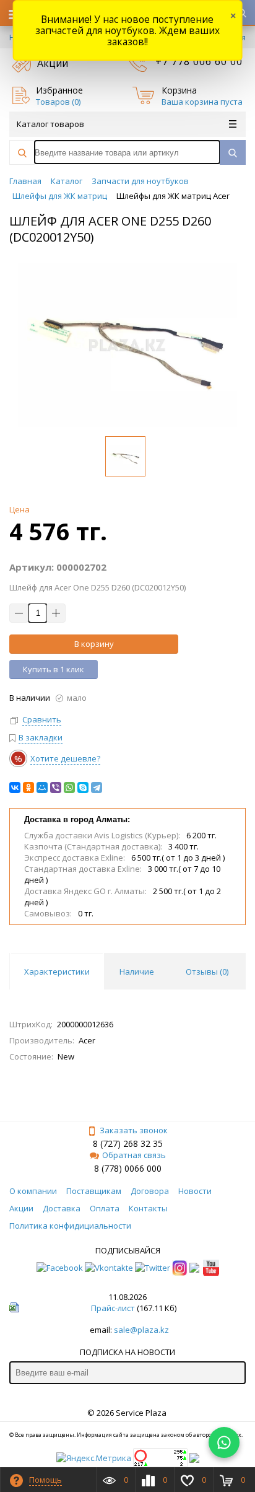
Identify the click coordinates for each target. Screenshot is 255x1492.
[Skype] (83, 787)
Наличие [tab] (136, 971)
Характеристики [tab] (57, 971)
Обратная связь (134, 1155)
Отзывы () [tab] (207, 971)
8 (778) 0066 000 (128, 1168)
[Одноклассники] (28, 787)
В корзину (94, 643)
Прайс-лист (113, 1308)
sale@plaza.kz (141, 1329)
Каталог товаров (50, 123)
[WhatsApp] (69, 787)
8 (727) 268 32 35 (128, 1143)
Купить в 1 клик (53, 669)
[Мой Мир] (42, 787)
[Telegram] (96, 787)
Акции (52, 63)
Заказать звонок (134, 1130)
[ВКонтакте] (14, 787)
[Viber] (55, 787)
